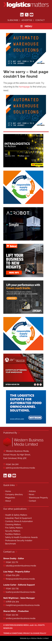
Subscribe (12, 20)
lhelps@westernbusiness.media (20, 579)
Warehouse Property (38, 497)
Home (8, 491)
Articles (32, 491)
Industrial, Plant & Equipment (18, 518)
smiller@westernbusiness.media (20, 618)
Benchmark (10, 544)
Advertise (26, 20)
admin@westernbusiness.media (20, 468)
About (8, 501)
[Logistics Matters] (26, 5)
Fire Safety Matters (14, 528)
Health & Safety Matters (16, 515)
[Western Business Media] (23, 446)
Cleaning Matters (13, 524)
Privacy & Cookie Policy (34, 633)
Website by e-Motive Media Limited (34, 638)
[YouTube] (31, 15)
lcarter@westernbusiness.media (20, 592)
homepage (24, 86)
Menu (28, 26)
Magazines (10, 497)
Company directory (14, 494)
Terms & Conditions (12, 633)
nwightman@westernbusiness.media (23, 605)
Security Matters (12, 531)
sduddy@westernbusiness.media (21, 565)
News (31, 494)
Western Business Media (17, 625)
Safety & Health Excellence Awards (21, 537)
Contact (40, 20)
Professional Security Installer (18, 540)
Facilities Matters (12, 534)
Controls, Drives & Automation (19, 521)
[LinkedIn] (22, 15)
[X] (26, 15)
